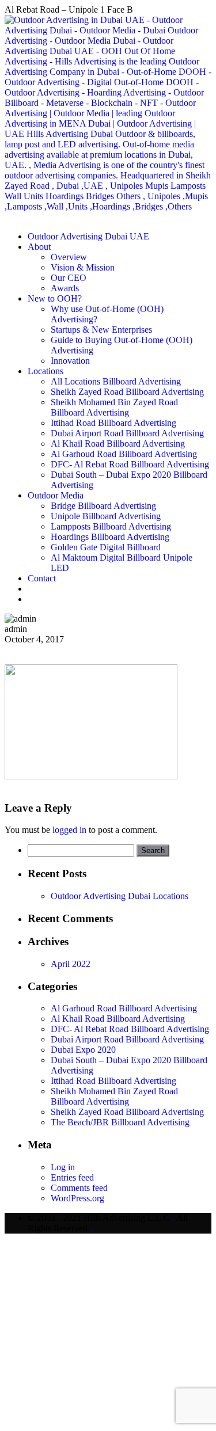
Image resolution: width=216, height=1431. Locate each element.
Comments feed (79, 1188)
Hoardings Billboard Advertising (110, 537)
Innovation (70, 361)
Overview (69, 257)
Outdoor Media (56, 495)
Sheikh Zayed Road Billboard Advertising (127, 392)
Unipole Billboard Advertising (106, 516)
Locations (45, 371)
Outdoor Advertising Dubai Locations (119, 896)
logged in (69, 830)
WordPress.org (77, 1198)
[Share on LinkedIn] (35, 649)
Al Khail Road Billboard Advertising (118, 443)
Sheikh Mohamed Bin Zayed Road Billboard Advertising (114, 407)
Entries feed (72, 1177)
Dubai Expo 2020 (83, 1050)
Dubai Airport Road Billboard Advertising (127, 433)
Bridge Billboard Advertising (103, 506)
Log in (63, 1167)
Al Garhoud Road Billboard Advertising (124, 454)
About (39, 247)
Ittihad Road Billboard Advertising (113, 423)
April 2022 (70, 964)
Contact (42, 578)
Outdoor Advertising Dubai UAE (88, 236)
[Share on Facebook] (9, 649)
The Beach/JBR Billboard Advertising (120, 1122)
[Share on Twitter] (18, 649)
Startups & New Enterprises (101, 329)
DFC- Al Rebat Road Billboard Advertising (130, 464)
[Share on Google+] (27, 649)
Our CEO (68, 278)
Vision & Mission (83, 267)
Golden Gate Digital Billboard (106, 547)
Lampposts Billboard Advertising (111, 526)
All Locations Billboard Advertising (116, 381)
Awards (65, 288)
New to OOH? (55, 298)
